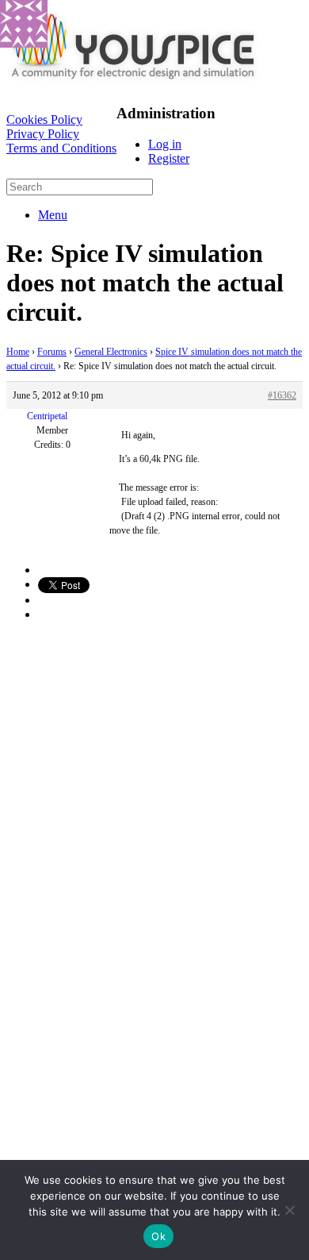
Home (17, 351)
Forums (52, 351)
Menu (52, 215)
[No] (289, 1210)
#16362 (282, 395)
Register (168, 158)
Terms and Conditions (61, 148)
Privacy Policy (42, 134)
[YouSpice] (133, 83)
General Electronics (110, 351)
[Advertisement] (154, 789)
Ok (158, 1236)
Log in (164, 144)
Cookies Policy (44, 119)
